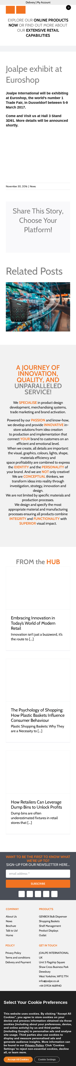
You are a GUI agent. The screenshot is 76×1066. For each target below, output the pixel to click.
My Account (43, 2)
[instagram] (38, 894)
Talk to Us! (12, 930)
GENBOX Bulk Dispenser (53, 916)
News (33, 186)
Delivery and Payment (18, 962)
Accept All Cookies (18, 1059)
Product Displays (48, 930)
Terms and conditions (17, 957)
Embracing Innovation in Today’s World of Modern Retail (33, 623)
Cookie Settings (47, 1059)
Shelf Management (50, 926)
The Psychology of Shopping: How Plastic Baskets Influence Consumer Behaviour (38, 715)
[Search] (21, 10)
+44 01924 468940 (50, 985)
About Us (11, 916)
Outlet (42, 935)
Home (9, 935)
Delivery (30, 2)
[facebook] (22, 894)
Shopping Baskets (49, 921)
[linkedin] (54, 894)
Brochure (11, 926)
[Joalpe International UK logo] (42, 6)
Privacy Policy (13, 953)
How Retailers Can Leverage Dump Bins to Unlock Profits (36, 804)
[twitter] (30, 894)
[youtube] (46, 894)
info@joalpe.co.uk (49, 981)
